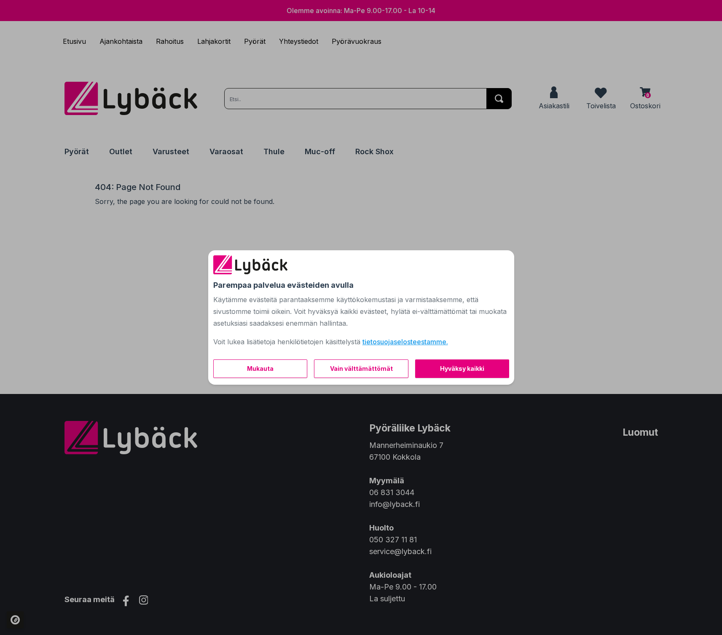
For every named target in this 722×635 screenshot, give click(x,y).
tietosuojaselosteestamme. (405, 342)
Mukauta (260, 368)
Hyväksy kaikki (462, 368)
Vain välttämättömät (361, 368)
